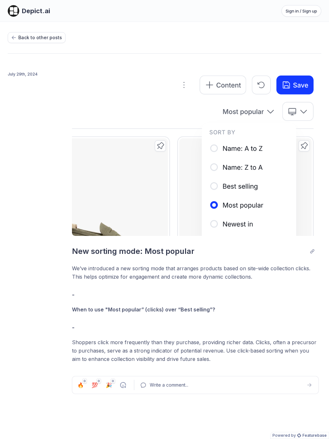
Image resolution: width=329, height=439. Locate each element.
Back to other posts (40, 37)
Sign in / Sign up (301, 10)
